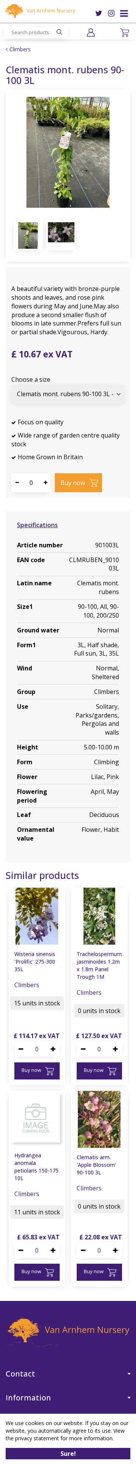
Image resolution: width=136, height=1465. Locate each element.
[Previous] (19, 152)
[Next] (117, 152)
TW (98, 13)
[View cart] (124, 32)
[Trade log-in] (90, 32)
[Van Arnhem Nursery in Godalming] (40, 12)
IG (111, 13)
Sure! (68, 1453)
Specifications (37, 525)
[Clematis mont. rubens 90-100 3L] (68, 152)
